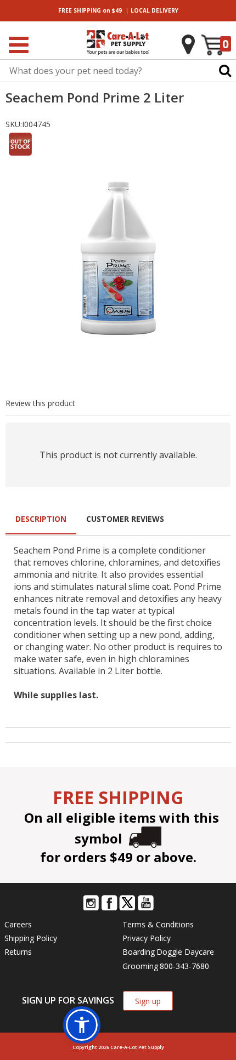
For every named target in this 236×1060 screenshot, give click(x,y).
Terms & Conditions (158, 924)
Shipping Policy (30, 938)
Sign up (148, 1001)
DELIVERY (154, 10)
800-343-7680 (184, 966)
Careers (18, 924)
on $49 (90, 10)
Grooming (140, 966)
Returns (18, 952)
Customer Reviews (125, 519)
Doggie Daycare (185, 952)
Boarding (138, 952)
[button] (82, 1025)
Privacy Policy (146, 938)
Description (40, 519)
